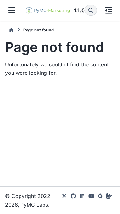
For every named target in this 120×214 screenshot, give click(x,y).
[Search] (91, 10)
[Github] (73, 200)
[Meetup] (100, 200)
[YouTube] (91, 200)
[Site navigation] (11, 10)
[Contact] (109, 200)
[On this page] (108, 10)
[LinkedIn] (82, 200)
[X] (64, 200)
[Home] (11, 30)
